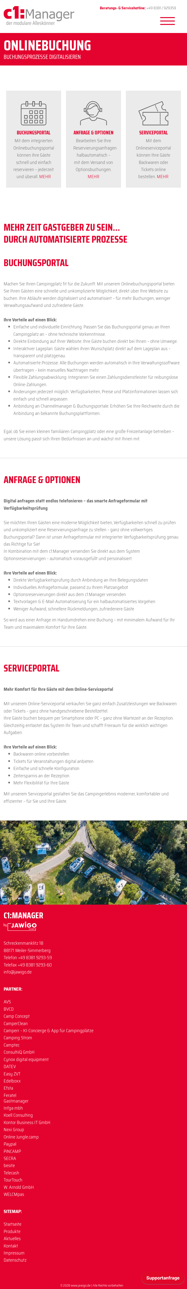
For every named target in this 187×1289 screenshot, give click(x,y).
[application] (163, 1279)
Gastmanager (16, 1101)
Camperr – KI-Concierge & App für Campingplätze (49, 1030)
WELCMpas (14, 1194)
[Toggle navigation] (105, 31)
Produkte (12, 1231)
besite (9, 1165)
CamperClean (16, 1023)
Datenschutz (15, 1260)
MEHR (45, 176)
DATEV (10, 1066)
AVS (7, 1001)
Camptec (11, 1045)
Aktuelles (12, 1238)
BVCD (9, 1009)
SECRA (10, 1158)
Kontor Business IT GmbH (27, 1122)
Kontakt (11, 1245)
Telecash (11, 1172)
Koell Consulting (18, 1115)
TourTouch (13, 1179)
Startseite (12, 1224)
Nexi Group (14, 1129)
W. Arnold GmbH (19, 1187)
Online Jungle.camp (21, 1136)
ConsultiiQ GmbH (19, 1052)
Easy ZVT (12, 1073)
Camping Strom (18, 1037)
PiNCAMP (12, 1151)
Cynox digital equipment (26, 1059)
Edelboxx (12, 1080)
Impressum (14, 1253)
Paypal (10, 1144)
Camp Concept (17, 1016)
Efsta (8, 1088)
